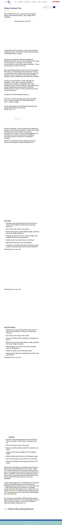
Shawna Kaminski (10, 11)
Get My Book (44, 1)
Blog (15, 1)
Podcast (39, 1)
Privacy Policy (27, 521)
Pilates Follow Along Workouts (21, 509)
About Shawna (20, 1)
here (30, 52)
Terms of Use (34, 521)
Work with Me (34, 1)
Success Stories (27, 1)
